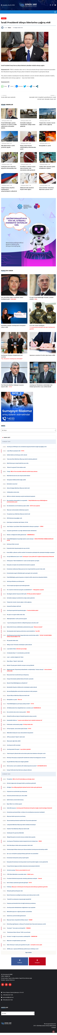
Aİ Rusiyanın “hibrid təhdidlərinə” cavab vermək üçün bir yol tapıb (23, 560)
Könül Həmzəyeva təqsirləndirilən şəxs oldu (17, 463)
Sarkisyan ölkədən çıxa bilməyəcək (15, 581)
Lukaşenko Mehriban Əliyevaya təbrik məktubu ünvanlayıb (21, 824)
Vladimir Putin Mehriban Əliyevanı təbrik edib (18, 828)
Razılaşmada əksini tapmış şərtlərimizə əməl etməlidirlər (23, 631)
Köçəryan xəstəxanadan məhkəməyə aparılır (18, 509)
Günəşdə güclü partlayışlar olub (15, 890)
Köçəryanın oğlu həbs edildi (13, 741)
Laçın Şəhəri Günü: (17, 648)
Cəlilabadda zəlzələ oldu (13, 492)
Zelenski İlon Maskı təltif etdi (14, 606)
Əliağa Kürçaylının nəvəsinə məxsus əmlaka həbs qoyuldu (21, 837)
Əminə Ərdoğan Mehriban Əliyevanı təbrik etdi (18, 488)
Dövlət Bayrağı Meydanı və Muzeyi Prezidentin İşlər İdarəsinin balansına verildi (26, 924)
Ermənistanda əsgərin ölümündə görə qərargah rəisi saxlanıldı (22, 573)
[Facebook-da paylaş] (10, 86)
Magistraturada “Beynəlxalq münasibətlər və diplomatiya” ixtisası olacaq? (29, 670)
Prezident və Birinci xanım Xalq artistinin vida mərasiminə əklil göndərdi (27, 168)
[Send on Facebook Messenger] (19, 86)
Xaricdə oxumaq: (18, 870)
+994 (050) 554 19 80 (8, 995)
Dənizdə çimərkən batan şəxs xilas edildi (17, 795)
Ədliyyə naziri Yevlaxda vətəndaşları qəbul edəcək (19, 644)
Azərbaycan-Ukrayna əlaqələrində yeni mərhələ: (12, 357)
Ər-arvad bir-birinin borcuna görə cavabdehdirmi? (25, 589)
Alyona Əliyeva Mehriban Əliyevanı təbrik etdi (18, 695)
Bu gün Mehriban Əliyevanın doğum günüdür (18, 761)
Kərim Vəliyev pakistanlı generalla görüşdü (19, 882)
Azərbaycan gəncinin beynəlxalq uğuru (22, 610)
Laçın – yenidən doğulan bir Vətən (15, 657)
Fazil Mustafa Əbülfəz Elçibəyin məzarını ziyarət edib (12, 385)
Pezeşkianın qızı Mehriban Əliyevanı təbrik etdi (18, 514)
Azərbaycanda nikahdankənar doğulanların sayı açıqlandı (21, 907)
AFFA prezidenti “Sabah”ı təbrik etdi (16, 736)
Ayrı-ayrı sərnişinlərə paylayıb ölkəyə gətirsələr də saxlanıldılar (22, 853)
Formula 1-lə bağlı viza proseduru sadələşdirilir (22, 936)
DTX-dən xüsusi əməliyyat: (42, 327)
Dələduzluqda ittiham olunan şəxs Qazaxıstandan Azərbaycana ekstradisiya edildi (27, 849)
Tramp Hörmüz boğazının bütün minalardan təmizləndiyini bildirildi (23, 866)
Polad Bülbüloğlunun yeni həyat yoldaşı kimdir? (20, 703)
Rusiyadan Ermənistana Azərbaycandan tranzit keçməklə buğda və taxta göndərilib (27, 861)
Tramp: (22, 471)
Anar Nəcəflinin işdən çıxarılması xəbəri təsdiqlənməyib (12, 298)
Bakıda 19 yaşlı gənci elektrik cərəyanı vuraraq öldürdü (20, 665)
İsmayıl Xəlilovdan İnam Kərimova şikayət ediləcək (19, 770)
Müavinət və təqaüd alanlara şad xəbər (16, 940)
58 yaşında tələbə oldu (12, 640)
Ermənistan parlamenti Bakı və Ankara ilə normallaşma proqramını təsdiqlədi (26, 812)
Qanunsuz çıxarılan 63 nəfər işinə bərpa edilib (43, 355)
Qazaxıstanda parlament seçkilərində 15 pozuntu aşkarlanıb (22, 820)
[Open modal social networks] (37, 86)
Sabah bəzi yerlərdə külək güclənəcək (16, 915)
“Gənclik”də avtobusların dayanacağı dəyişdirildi (19, 899)
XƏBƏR (3, 18)
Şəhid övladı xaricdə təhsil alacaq (15, 799)
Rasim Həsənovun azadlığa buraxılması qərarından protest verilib (23, 895)
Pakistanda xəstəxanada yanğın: (20, 724)
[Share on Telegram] (32, 86)
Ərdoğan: (24, 787)
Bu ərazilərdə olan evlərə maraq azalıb (18, 712)
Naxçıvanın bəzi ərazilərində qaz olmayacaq (18, 674)
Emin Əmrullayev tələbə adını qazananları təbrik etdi (20, 845)
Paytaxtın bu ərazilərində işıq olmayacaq (17, 791)
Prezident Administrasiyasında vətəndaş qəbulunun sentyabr (24, 878)
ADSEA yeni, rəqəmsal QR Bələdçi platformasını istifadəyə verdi (22, 948)
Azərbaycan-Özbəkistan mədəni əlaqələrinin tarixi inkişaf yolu (24, 841)
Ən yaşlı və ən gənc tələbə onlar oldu (16, 614)
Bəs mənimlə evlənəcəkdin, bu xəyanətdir (27, 501)
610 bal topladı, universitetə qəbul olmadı (19, 728)
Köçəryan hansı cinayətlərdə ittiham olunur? (19, 919)
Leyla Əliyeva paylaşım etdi (15, 450)
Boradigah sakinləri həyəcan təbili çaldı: (24, 593)
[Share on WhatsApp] (4, 86)
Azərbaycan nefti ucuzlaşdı (13, 745)
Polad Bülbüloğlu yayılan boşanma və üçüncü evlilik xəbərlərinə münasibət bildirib (27, 577)
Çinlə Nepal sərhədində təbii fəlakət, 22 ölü (17, 522)
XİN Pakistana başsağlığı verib (14, 518)
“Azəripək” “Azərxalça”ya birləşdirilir (19, 928)
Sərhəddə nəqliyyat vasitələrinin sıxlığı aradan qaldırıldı (27, 124)
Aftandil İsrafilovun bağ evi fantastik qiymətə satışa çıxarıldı (22, 716)
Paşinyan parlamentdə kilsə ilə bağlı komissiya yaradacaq (21, 903)
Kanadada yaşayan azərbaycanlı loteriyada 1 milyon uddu (13, 326)
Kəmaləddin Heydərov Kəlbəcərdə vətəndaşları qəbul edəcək (22, 687)
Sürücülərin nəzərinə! (12, 484)
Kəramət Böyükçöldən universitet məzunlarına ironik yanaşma (22, 691)
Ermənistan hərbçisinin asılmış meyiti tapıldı (18, 857)
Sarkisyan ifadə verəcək (13, 544)
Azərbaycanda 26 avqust (19, 749)
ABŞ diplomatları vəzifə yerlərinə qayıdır (17, 618)
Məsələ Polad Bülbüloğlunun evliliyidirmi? (17, 683)
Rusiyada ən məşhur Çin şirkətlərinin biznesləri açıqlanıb (21, 564)
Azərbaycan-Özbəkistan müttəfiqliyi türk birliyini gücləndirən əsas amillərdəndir (41, 385)
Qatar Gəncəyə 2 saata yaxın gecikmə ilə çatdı (24, 944)
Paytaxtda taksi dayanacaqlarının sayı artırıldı (18, 548)
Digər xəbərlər (28, 952)
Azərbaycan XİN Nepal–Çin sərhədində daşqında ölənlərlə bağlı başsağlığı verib (27, 446)
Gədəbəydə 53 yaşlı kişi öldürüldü (15, 832)
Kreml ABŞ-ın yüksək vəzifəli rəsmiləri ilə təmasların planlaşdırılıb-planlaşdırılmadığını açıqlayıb (31, 552)
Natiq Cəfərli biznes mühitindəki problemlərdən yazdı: (28, 147)
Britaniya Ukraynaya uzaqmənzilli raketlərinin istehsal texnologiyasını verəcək (26, 757)
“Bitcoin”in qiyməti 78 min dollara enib (16, 467)
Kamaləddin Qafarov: (24, 720)
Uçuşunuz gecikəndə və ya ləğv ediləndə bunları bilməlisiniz (22, 530)
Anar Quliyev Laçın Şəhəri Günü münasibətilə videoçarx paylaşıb (25, 526)
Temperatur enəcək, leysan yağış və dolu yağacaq (19, 602)
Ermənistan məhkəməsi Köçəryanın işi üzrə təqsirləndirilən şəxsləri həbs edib (26, 569)
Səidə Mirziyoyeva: (29, 808)
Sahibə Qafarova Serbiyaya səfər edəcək (17, 454)
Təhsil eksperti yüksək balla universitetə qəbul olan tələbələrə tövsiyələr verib (26, 753)
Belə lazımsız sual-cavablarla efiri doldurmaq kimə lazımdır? (27, 765)
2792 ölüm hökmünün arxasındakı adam (20, 874)
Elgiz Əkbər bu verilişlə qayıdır (14, 804)
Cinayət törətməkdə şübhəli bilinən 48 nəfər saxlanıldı (20, 678)
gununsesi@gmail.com (8, 997)
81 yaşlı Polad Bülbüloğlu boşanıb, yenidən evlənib (42, 298)
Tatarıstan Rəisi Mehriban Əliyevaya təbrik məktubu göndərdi (22, 459)
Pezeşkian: (21, 779)
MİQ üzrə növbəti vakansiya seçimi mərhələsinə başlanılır (21, 496)
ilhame (9, 27)
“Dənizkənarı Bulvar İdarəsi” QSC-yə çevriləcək (18, 932)
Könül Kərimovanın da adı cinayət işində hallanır (18, 475)
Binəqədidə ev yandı (45, 145)
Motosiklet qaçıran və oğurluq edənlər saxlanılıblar (19, 911)
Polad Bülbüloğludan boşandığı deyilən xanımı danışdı (30, 539)
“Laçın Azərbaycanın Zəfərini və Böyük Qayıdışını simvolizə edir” (23, 622)
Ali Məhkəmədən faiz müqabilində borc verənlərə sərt (24, 707)
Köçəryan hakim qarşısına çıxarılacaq (16, 816)
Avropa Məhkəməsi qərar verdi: (30, 556)
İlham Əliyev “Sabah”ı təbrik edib (15, 661)
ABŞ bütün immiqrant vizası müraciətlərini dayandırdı (20, 732)
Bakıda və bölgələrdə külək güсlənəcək (20, 534)
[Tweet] (26, 86)
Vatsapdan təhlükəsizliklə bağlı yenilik (16, 479)
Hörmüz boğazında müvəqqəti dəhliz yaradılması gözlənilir (21, 783)
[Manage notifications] (53, 1032)
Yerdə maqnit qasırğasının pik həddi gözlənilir (18, 585)
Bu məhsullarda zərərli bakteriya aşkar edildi (23, 505)
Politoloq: (27, 886)
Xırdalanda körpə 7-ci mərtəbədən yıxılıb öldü (18, 653)
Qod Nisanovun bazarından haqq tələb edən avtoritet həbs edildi (29, 636)
